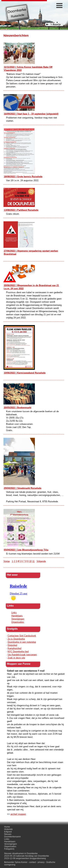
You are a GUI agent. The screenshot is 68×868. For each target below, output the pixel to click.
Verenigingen (17, 619)
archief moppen (18, 814)
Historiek (8, 829)
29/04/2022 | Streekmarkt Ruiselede (22, 488)
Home (7, 827)
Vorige (6, 561)
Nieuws (7, 834)
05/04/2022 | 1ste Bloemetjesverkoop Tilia (26, 550)
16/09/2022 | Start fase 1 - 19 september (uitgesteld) (31, 114)
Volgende (41, 561)
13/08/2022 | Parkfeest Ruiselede (21, 210)
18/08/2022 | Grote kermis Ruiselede (23, 176)
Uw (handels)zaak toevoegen (22, 654)
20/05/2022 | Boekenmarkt (17, 407)
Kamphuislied (14, 648)
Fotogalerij (9, 849)
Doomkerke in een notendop (22, 642)
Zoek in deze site (16, 657)
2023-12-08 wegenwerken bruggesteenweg (25, 858)
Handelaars (17, 615)
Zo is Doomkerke (16, 639)
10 (30, 561)
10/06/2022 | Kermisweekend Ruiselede (25, 373)
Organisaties (17, 622)
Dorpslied (12, 645)
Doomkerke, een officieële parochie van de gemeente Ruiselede (17, 16)
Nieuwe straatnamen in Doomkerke (21, 853)
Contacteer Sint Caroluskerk (22, 635)
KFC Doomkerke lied (18, 651)
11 (33, 561)
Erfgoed (8, 831)
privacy (41, 862)
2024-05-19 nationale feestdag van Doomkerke (26, 856)
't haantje (54, 26)
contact (32, 862)
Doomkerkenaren (12, 836)
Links (14, 612)
